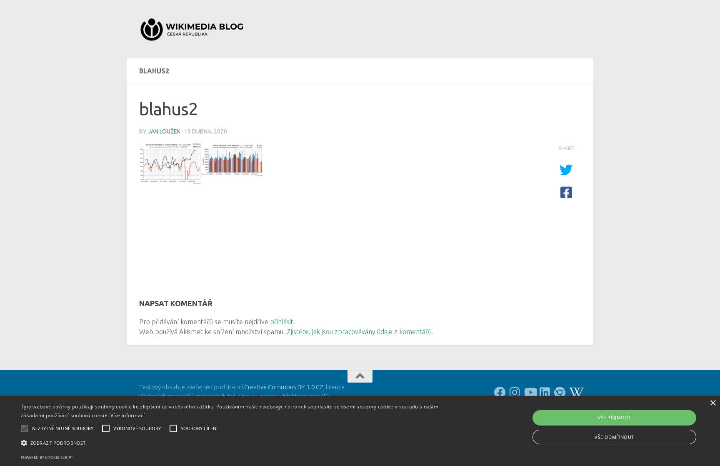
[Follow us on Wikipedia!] (575, 392)
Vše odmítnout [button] (614, 437)
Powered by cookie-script (47, 457)
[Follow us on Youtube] (530, 392)
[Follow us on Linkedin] (545, 392)
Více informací (127, 415)
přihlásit (281, 321)
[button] (241, 443)
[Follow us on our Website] (560, 392)
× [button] (713, 403)
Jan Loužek (164, 131)
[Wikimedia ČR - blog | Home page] (193, 29)
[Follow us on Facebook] (500, 392)
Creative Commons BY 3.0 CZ (283, 386)
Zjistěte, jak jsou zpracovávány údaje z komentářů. (360, 331)
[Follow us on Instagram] (515, 392)
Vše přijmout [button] (614, 417)
